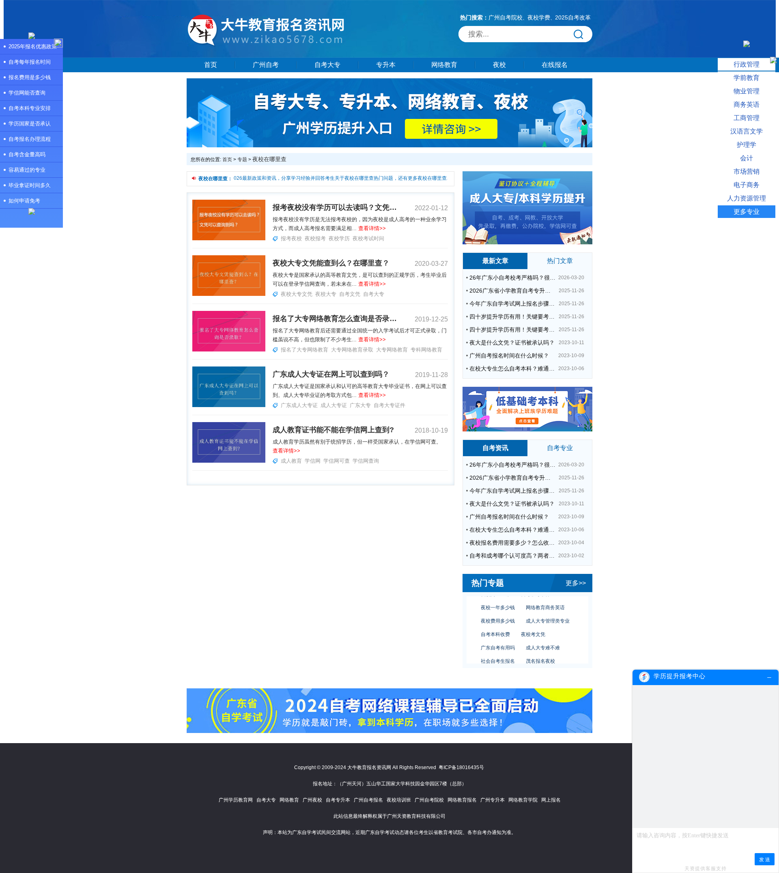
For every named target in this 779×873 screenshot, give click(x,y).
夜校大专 (325, 294)
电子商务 (747, 184)
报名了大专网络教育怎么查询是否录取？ (335, 319)
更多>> (576, 583)
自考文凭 (349, 294)
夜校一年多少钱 (498, 598)
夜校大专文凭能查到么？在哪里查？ (331, 263)
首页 (210, 64)
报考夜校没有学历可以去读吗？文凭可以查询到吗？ (335, 207)
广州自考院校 (505, 17)
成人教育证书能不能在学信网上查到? (333, 430)
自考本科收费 (495, 625)
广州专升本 (492, 800)
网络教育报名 (462, 800)
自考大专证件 (389, 405)
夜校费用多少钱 (498, 612)
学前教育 (747, 77)
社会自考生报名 (498, 652)
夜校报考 (315, 238)
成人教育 (291, 461)
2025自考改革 (573, 17)
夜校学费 (538, 17)
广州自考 (266, 64)
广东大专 (360, 405)
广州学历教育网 (236, 800)
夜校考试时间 (368, 238)
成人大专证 (334, 405)
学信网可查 (336, 461)
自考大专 (327, 64)
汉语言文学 (746, 131)
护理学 (746, 144)
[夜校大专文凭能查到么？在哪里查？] (228, 294)
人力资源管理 (746, 198)
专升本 (386, 64)
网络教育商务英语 (545, 598)
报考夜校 (291, 238)
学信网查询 (366, 461)
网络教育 (444, 64)
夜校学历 (339, 238)
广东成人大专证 (299, 405)
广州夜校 (312, 800)
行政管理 (747, 64)
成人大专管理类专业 (548, 612)
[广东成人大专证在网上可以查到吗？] (228, 405)
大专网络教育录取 (352, 350)
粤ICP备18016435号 (461, 767)
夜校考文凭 (533, 625)
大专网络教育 (392, 350)
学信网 (313, 461)
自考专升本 (338, 800)
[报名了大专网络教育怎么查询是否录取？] (228, 350)
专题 (242, 159)
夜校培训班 (399, 800)
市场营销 (747, 171)
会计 (746, 158)
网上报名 (551, 800)
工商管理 (747, 117)
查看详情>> (372, 228)
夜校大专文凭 (296, 294)
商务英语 (747, 104)
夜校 (499, 64)
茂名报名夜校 (540, 652)
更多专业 (747, 211)
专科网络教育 (426, 350)
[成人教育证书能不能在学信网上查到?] (228, 461)
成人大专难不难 (543, 639)
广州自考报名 (368, 800)
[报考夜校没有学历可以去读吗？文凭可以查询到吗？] (228, 238)
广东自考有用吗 (498, 639)
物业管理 (747, 91)
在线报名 (555, 64)
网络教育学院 (523, 800)
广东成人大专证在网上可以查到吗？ (331, 374)
